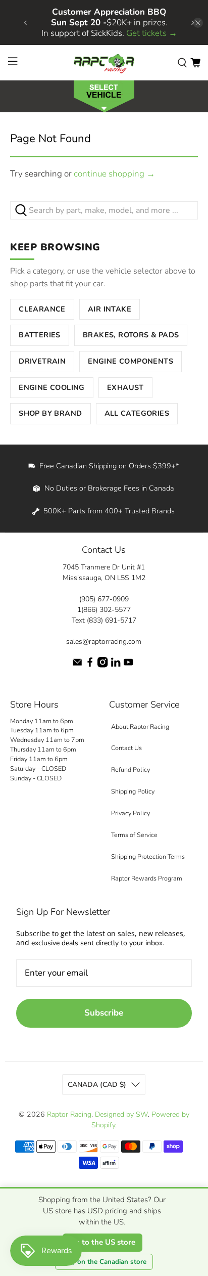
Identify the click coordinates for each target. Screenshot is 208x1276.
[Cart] (195, 63)
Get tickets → (151, 33)
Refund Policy (130, 769)
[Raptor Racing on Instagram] (102, 665)
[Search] (182, 63)
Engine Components (130, 361)
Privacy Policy (130, 813)
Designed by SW (121, 1114)
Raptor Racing (69, 1114)
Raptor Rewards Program (146, 878)
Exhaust (125, 387)
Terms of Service (134, 834)
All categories (137, 413)
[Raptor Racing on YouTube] (128, 665)
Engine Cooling (52, 387)
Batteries (40, 335)
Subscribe (103, 1013)
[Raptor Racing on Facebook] (90, 665)
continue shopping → (114, 174)
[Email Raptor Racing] (77, 665)
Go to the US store (102, 1242)
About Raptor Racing (140, 726)
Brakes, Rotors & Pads (131, 335)
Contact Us (126, 747)
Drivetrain (42, 361)
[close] (198, 23)
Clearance (42, 309)
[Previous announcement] (25, 22)
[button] (104, 95)
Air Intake (109, 309)
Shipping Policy (132, 791)
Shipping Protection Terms (148, 856)
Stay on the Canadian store (104, 1261)
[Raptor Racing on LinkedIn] (116, 665)
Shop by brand (50, 413)
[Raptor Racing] (104, 63)
